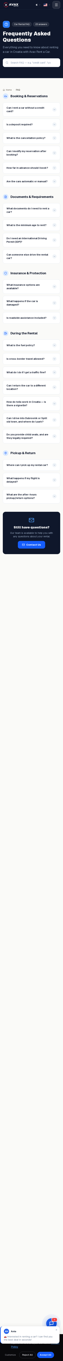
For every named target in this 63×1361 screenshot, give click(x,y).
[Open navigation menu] (56, 5)
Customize (10, 1355)
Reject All (27, 1355)
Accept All (45, 1355)
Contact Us (33, 544)
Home (9, 90)
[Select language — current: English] (47, 4)
